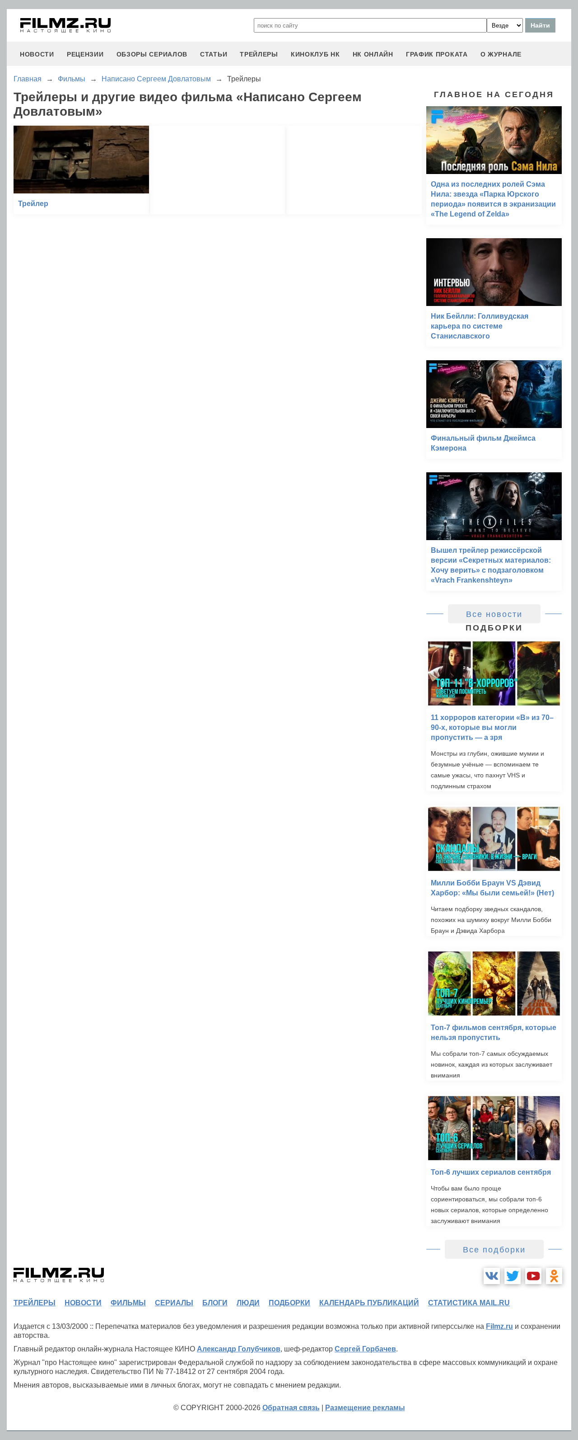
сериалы (174, 1303)
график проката (437, 54)
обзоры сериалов (152, 54)
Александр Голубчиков (238, 1349)
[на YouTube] (533, 1276)
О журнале (501, 54)
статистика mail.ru (469, 1303)
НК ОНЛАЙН (373, 54)
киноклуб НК (315, 54)
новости (37, 54)
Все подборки (494, 1249)
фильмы (128, 1303)
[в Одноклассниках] (554, 1276)
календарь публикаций (369, 1303)
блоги (215, 1303)
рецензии (85, 54)
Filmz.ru (499, 1326)
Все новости (494, 614)
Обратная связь (291, 1408)
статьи (213, 54)
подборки (289, 1303)
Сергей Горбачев (365, 1349)
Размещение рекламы (365, 1408)
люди (248, 1303)
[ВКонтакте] (492, 1276)
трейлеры (259, 54)
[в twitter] (512, 1276)
